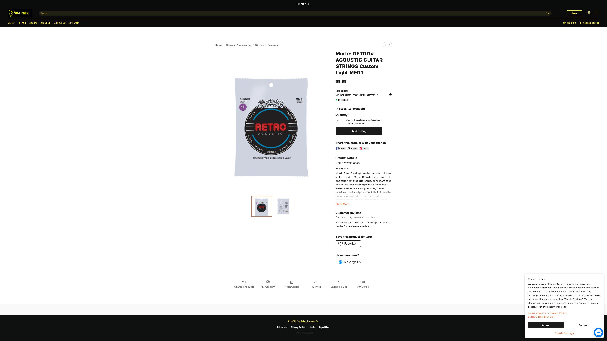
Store (229, 44)
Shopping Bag (339, 286)
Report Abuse (324, 327)
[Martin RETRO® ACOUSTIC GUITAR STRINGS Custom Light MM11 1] (283, 206)
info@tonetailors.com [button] (589, 22)
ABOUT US (45, 22)
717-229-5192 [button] (569, 22)
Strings (259, 44)
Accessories (244, 44)
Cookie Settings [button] (564, 333)
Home (218, 44)
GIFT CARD (74, 22)
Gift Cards (363, 286)
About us (312, 327)
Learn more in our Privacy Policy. (547, 312)
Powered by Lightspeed (303, 332)
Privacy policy (282, 327)
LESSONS (33, 22)
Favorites (315, 286)
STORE (11, 22)
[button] (20, 13)
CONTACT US (60, 22)
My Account (268, 286)
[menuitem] (385, 44)
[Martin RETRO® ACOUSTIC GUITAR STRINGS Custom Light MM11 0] (261, 206)
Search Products (244, 286)
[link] (303, 4)
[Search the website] (548, 13)
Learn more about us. (541, 316)
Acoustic (273, 44)
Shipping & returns (298, 327)
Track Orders (291, 286)
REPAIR (22, 22)
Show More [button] (342, 204)
